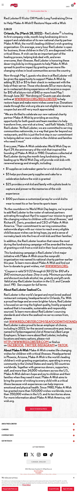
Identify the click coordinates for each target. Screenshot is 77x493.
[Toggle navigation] (3, 5)
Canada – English (38, 462)
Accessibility (38, 472)
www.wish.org (56, 266)
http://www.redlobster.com (26, 342)
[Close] (74, 478)
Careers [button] (5, 429)
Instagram (46, 345)
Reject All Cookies (68, 489)
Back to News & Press (38, 409)
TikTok (63, 345)
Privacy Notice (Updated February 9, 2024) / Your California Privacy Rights (38, 474)
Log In (67, 6)
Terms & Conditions (38, 471)
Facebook (15, 345)
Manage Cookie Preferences (10, 489)
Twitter (31, 345)
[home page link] (14, 4)
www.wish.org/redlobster (36, 99)
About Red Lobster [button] (9, 424)
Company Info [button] (8, 435)
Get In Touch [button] (7, 441)
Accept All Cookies (54, 489)
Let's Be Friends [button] (38, 447)
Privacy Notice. (26, 485)
